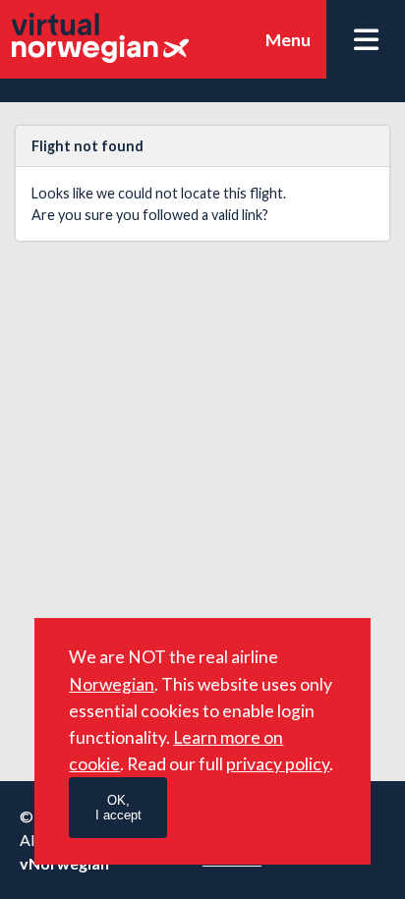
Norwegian (111, 684)
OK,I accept (118, 807)
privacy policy (277, 764)
